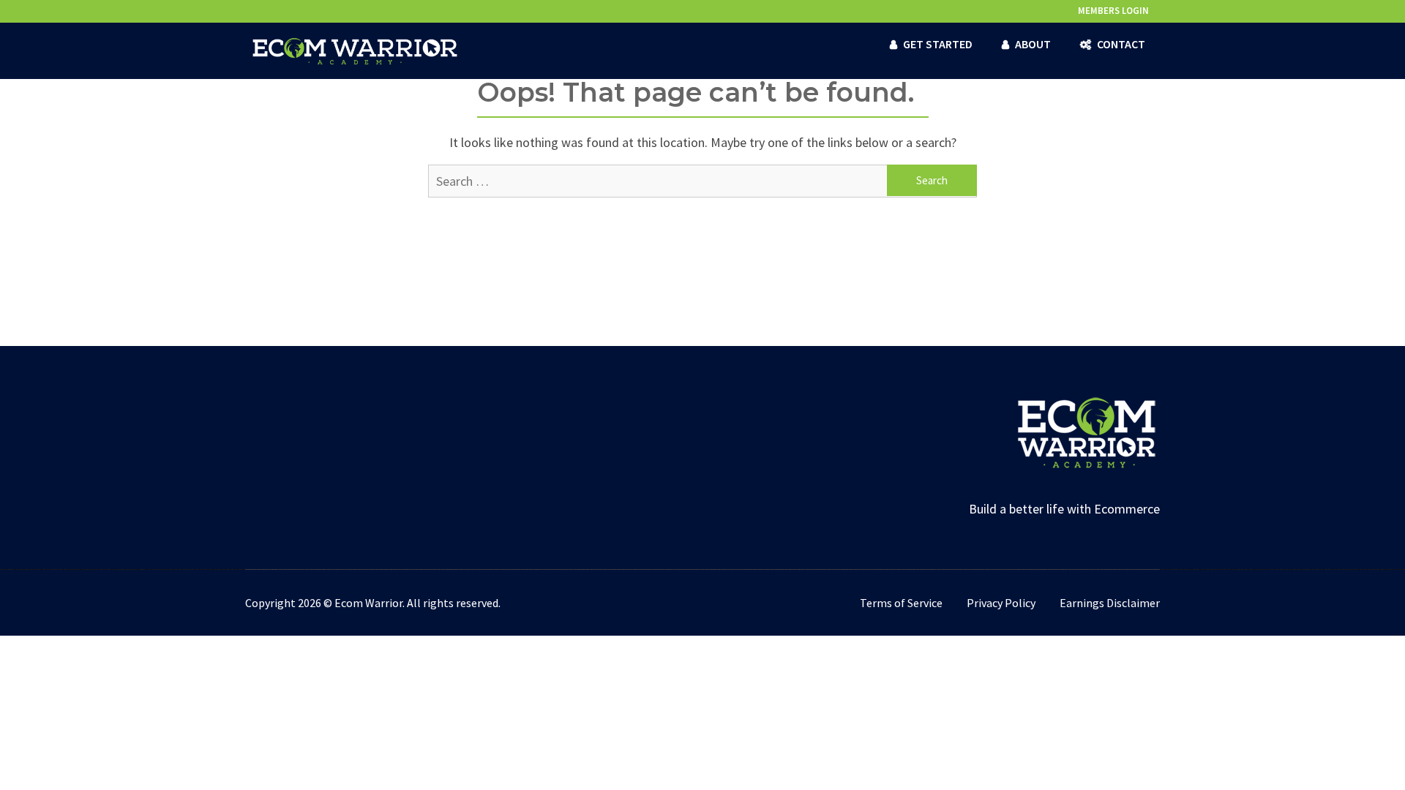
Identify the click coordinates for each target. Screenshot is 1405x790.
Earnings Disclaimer (1110, 602)
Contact (1121, 44)
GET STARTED (938, 44)
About (1033, 44)
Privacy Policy (1001, 602)
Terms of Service (901, 602)
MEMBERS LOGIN (1113, 10)
